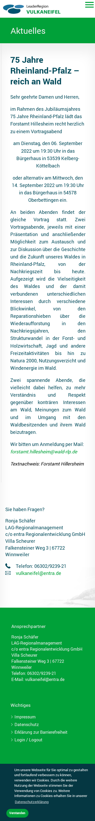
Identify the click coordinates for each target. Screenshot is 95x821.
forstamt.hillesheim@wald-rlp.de (43, 451)
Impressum (25, 717)
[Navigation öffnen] (89, 5)
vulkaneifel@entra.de (38, 573)
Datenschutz (27, 724)
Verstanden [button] (17, 813)
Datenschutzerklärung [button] (32, 801)
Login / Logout (28, 740)
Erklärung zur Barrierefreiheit (41, 732)
